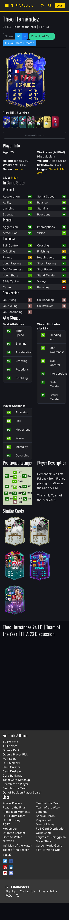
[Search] (50, 5)
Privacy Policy (48, 891)
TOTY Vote (10, 746)
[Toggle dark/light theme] (42, 5)
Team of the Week (48, 807)
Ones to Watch (12, 837)
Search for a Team (15, 788)
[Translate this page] (17, 895)
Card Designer (12, 771)
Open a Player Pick (15, 754)
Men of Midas (45, 824)
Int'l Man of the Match (17, 845)
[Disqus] (34, 683)
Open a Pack (11, 750)
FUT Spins (9, 758)
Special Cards (45, 816)
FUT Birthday (11, 820)
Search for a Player (15, 784)
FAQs (8, 895)
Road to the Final (14, 807)
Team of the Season (16, 849)
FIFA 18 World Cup (48, 849)
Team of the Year (47, 803)
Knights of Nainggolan (51, 837)
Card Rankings (12, 775)
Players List (43, 820)
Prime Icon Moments (16, 811)
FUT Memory (11, 763)
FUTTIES (8, 841)
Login (60, 5)
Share (9, 36)
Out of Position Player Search (22, 792)
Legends (41, 811)
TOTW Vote (10, 741)
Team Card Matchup (16, 780)
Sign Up (10, 891)
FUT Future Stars (14, 816)
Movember (10, 828)
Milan (14, 177)
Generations (33, 135)
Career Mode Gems (49, 845)
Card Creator (19, 43)
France (18, 169)
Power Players (12, 803)
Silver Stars (43, 841)
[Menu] (7, 5)
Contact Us (27, 891)
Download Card (41, 36)
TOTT (6, 824)
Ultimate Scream (14, 833)
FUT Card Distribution (50, 828)
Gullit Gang (43, 833)
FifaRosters (20, 887)
